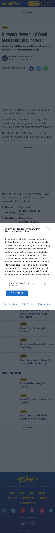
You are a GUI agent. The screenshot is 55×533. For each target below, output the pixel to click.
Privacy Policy (44, 304)
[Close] (49, 229)
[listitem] (27, 284)
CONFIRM (17, 293)
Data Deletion (10, 304)
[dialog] (27, 266)
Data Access (27, 304)
